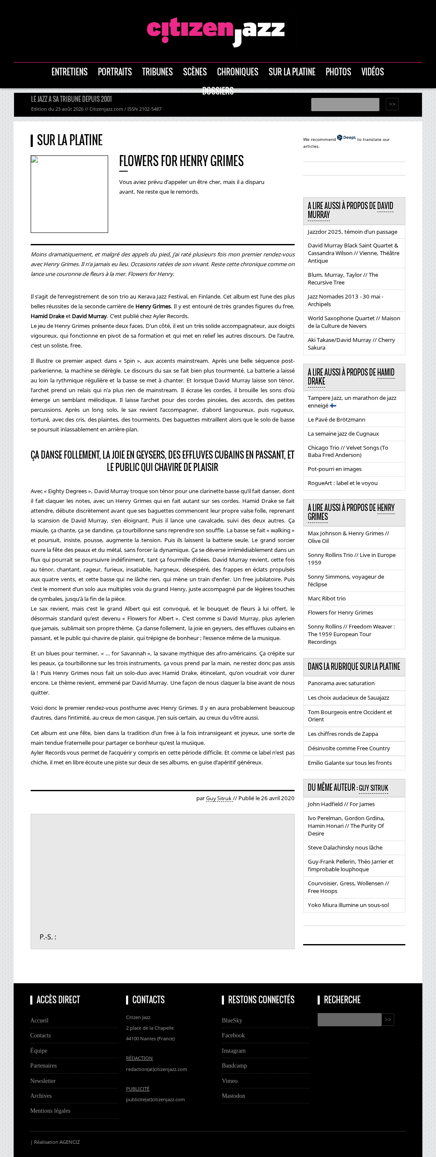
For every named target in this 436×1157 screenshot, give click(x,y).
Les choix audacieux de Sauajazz (348, 697)
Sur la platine (292, 71)
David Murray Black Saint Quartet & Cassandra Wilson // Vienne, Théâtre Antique (353, 252)
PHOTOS (338, 71)
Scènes (195, 71)
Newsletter (43, 1080)
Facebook (233, 1035)
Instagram (234, 1050)
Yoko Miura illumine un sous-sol (348, 905)
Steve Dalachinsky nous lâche (345, 847)
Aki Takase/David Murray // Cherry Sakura (351, 343)
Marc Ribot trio (327, 598)
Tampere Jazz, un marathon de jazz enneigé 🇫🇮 (352, 401)
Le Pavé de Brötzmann (336, 419)
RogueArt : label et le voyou (343, 483)
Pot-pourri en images (334, 469)
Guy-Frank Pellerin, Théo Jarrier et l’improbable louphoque (350, 865)
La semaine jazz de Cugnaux (343, 433)
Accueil (39, 1020)
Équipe (38, 1050)
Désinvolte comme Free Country (349, 748)
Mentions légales (50, 1110)
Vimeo (230, 1080)
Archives (41, 1095)
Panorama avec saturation (341, 683)
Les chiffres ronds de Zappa (343, 734)
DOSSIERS (218, 91)
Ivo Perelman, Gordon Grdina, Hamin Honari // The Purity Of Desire (346, 825)
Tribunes (157, 71)
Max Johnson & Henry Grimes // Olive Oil (348, 537)
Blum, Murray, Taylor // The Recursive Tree (343, 278)
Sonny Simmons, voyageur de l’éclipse (346, 580)
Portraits (115, 71)
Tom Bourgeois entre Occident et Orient (350, 715)
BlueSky (232, 1020)
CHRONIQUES (237, 71)
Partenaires (43, 1065)
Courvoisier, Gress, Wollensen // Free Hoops (348, 887)
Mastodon (233, 1095)
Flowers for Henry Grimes (340, 612)
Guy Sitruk (219, 798)
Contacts (40, 1035)
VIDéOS (372, 71)
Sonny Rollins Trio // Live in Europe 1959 (352, 558)
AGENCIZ (70, 1142)
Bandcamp (234, 1065)
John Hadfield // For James (341, 804)
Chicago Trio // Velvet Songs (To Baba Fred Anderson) (348, 451)
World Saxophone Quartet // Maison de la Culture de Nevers (354, 322)
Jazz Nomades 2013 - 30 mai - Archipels (345, 300)
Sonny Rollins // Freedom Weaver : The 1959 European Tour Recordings (351, 634)
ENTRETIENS (70, 71)
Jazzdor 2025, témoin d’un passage (352, 231)
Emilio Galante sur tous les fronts (350, 763)
